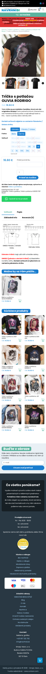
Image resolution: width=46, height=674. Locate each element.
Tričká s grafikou (13, 30)
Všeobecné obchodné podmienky (23, 574)
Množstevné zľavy (23, 564)
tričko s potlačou (15, 187)
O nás (23, 603)
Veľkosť (5, 138)
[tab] (27, 211)
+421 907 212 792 (23, 638)
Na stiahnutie (23, 622)
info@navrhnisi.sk (23, 642)
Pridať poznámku (23, 160)
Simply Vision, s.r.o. (36, 668)
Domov (4, 30)
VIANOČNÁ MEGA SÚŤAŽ (23, 597)
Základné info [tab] (10, 217)
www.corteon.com (31, 671)
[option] (15, 129)
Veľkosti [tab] (8, 212)
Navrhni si (23, 610)
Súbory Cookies (23, 613)
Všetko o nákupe (23, 561)
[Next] (42, 83)
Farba (4, 134)
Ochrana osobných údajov (23, 619)
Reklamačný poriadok (23, 570)
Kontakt (23, 606)
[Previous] (3, 83)
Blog (23, 600)
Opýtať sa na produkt (18, 199)
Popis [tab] (19, 212)
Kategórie (25, 15)
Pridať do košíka (27, 177)
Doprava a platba (23, 567)
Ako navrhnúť (23, 558)
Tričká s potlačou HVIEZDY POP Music (21, 30)
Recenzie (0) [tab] (28, 217)
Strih (4, 129)
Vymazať (14, 154)
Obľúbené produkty (23, 626)
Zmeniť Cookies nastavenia (23, 616)
